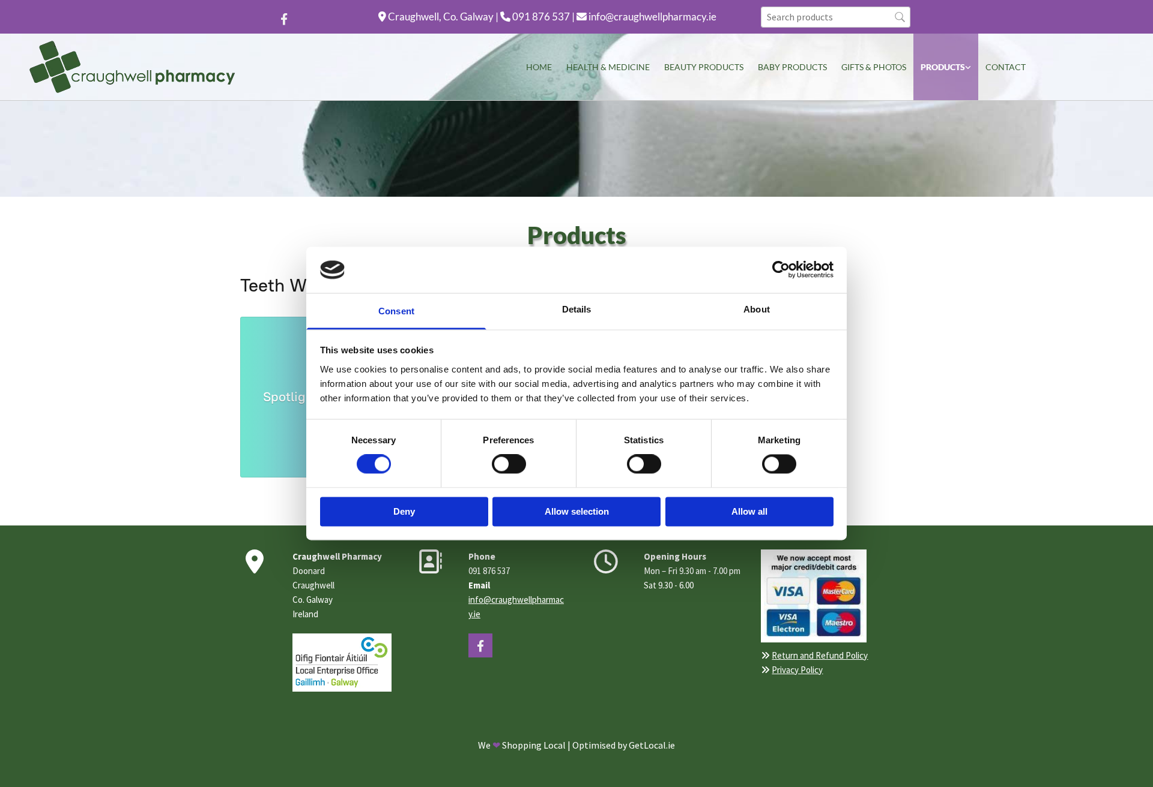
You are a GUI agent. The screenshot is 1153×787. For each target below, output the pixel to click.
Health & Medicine (608, 67)
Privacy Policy (797, 669)
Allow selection (577, 511)
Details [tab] (577, 309)
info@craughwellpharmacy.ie (652, 16)
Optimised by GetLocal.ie (623, 745)
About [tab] (756, 309)
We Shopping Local (522, 745)
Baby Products (792, 67)
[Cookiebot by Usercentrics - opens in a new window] (781, 270)
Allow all (749, 511)
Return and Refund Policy (820, 655)
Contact (1005, 67)
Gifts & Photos (873, 67)
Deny (404, 511)
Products (943, 67)
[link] (945, 67)
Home (539, 67)
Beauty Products (703, 67)
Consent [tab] (396, 311)
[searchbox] (835, 17)
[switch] (509, 464)
